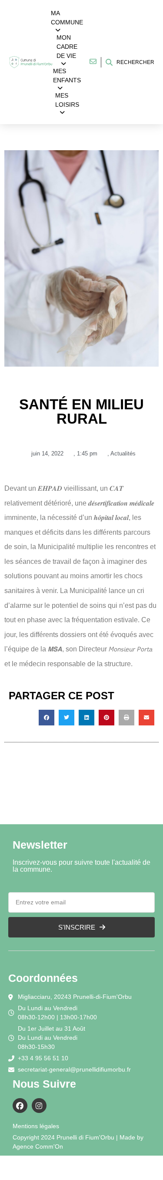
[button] (46, 717)
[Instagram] (39, 1105)
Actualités (123, 453)
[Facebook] (20, 1105)
